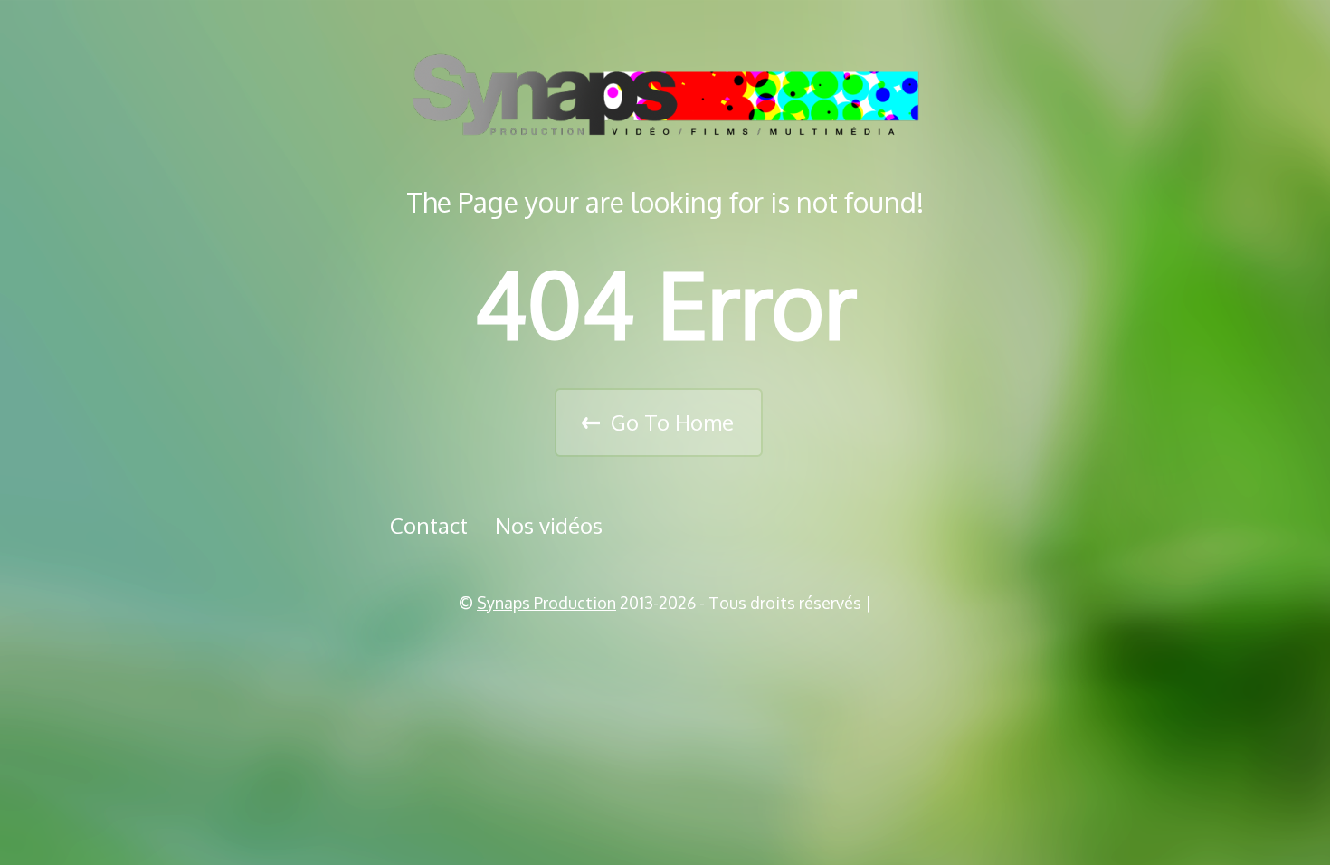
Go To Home (672, 422)
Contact (429, 525)
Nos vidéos (549, 525)
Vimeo (671, 648)
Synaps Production (546, 603)
